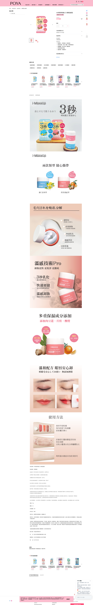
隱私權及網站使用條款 (38, 604)
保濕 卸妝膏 (39, 65)
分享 (59, 57)
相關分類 (31, 62)
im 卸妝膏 (67, 65)
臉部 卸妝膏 (60, 65)
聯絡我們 (53, 604)
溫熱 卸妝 (45, 67)
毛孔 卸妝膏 (46, 65)
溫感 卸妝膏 (32, 65)
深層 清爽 (73, 65)
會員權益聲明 (54, 602)
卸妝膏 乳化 (32, 67)
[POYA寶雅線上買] (16, 3)
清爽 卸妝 (39, 67)
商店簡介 (35, 602)
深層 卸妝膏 (53, 65)
